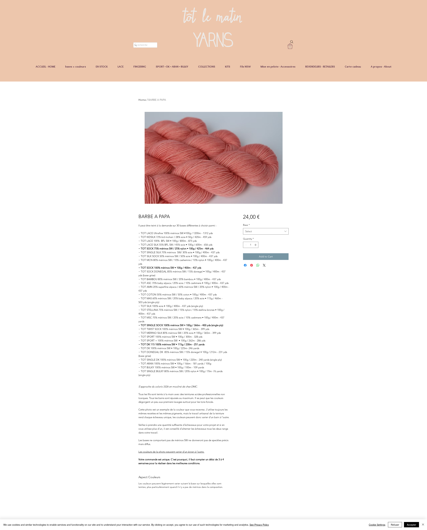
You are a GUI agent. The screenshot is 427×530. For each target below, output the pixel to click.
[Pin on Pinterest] (252, 265)
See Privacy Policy (259, 524)
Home (142, 99)
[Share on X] (264, 265)
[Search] (291, 41)
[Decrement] (246, 245)
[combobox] (266, 231)
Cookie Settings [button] (377, 524)
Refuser (395, 524)
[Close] (423, 524)
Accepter (411, 524)
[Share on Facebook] (245, 265)
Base (246, 224)
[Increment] (256, 245)
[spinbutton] (251, 245)
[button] (290, 46)
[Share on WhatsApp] (258, 265)
